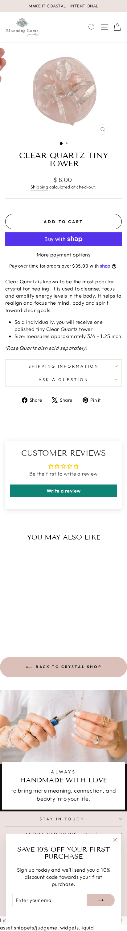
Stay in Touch (61, 818)
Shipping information (63, 366)
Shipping (39, 187)
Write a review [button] (64, 491)
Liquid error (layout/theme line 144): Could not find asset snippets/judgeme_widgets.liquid (63, 465)
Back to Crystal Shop (68, 666)
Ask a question (63, 379)
